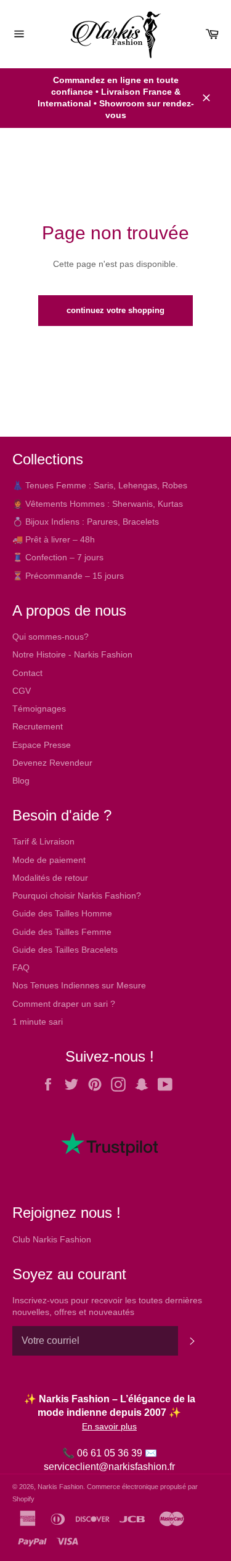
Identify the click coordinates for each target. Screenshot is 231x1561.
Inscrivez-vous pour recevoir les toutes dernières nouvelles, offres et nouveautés (107, 1306)
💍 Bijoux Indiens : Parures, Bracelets (85, 521)
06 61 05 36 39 (109, 1453)
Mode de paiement (49, 860)
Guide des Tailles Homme (62, 913)
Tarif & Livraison (43, 841)
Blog (21, 780)
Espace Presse (41, 745)
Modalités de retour (50, 878)
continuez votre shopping (115, 310)
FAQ (21, 967)
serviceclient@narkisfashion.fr (109, 1466)
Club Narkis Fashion (51, 1239)
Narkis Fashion (60, 1486)
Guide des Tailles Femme (61, 932)
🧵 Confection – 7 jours (57, 557)
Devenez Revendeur (52, 763)
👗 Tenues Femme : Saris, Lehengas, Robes (99, 485)
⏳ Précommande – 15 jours (68, 576)
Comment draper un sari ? (63, 1004)
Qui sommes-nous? (50, 636)
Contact (27, 673)
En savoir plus (109, 1426)
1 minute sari (37, 1022)
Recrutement (37, 726)
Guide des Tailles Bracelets (65, 950)
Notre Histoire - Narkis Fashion (72, 654)
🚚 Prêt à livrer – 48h (53, 539)
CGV (21, 691)
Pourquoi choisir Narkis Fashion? (76, 895)
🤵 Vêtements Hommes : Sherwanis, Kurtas (97, 504)
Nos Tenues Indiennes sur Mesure (79, 985)
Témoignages (39, 708)
